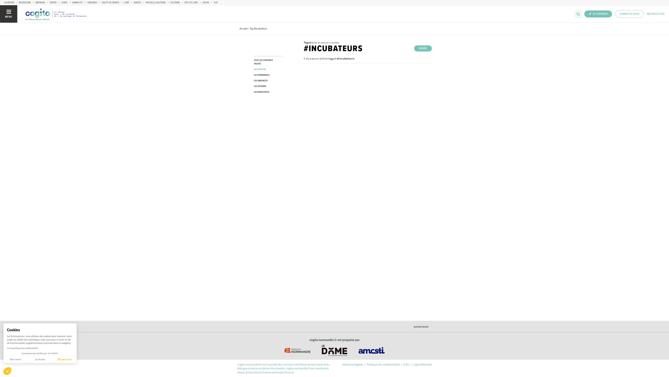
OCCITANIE (175, 2)
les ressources (261, 92)
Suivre (423, 48)
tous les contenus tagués (263, 62)
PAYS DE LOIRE (191, 2)
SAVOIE (205, 2)
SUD (216, 2)
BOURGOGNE (25, 2)
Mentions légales (352, 364)
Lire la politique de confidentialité (22, 348)
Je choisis (40, 359)
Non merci (15, 359)
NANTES (137, 2)
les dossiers (260, 86)
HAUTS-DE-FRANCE (110, 2)
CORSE (64, 2)
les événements (262, 75)
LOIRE (126, 2)
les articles (260, 69)
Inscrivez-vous (656, 14)
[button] (7, 371)
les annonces (261, 80)
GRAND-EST (77, 2)
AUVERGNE (9, 2)
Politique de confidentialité (383, 364)
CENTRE (53, 2)
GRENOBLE (92, 2)
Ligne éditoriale (422, 364)
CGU (406, 364)
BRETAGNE (40, 2)
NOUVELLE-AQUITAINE (156, 2)
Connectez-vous (629, 14)
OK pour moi (64, 359)
